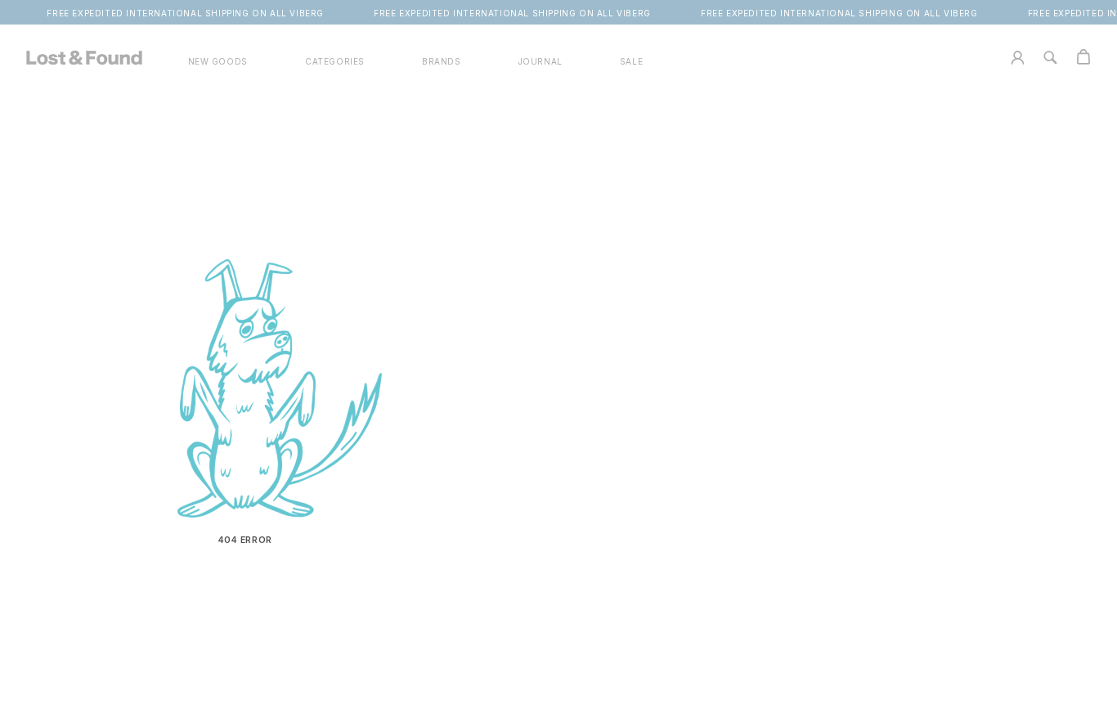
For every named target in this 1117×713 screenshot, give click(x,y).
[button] (335, 61)
